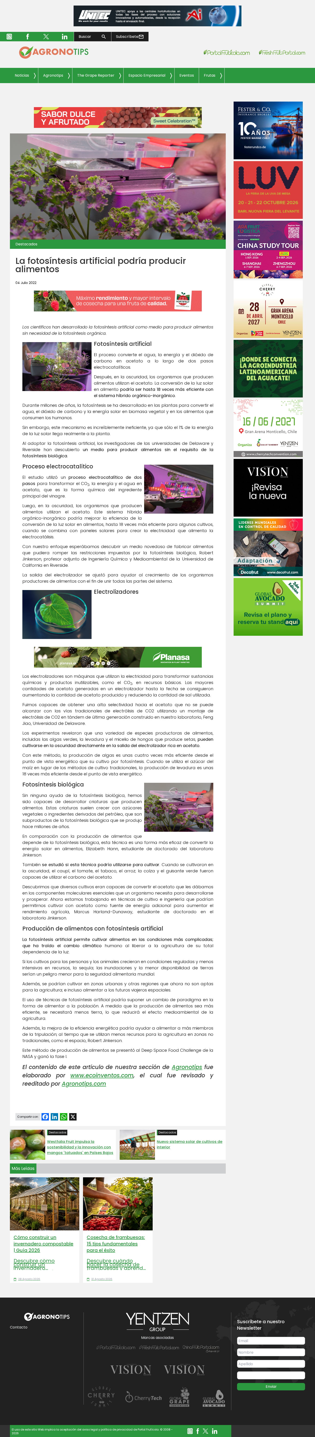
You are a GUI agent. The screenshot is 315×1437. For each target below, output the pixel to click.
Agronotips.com (84, 1084)
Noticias (22, 75)
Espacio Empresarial (146, 75)
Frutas (209, 75)
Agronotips (53, 75)
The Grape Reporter (95, 75)
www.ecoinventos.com (102, 1075)
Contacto (18, 1327)
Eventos (186, 75)
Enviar (271, 1386)
